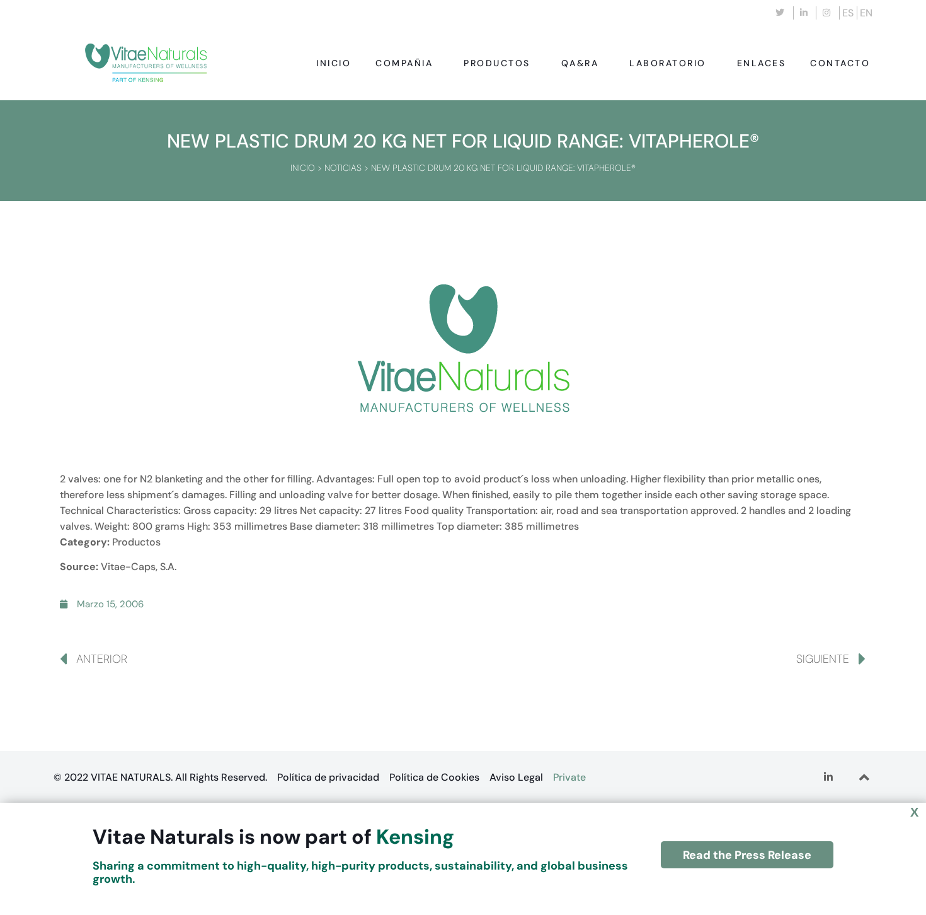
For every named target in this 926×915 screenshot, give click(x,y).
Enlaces (761, 63)
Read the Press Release (747, 855)
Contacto (840, 63)
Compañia (404, 63)
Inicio (333, 63)
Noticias (343, 167)
